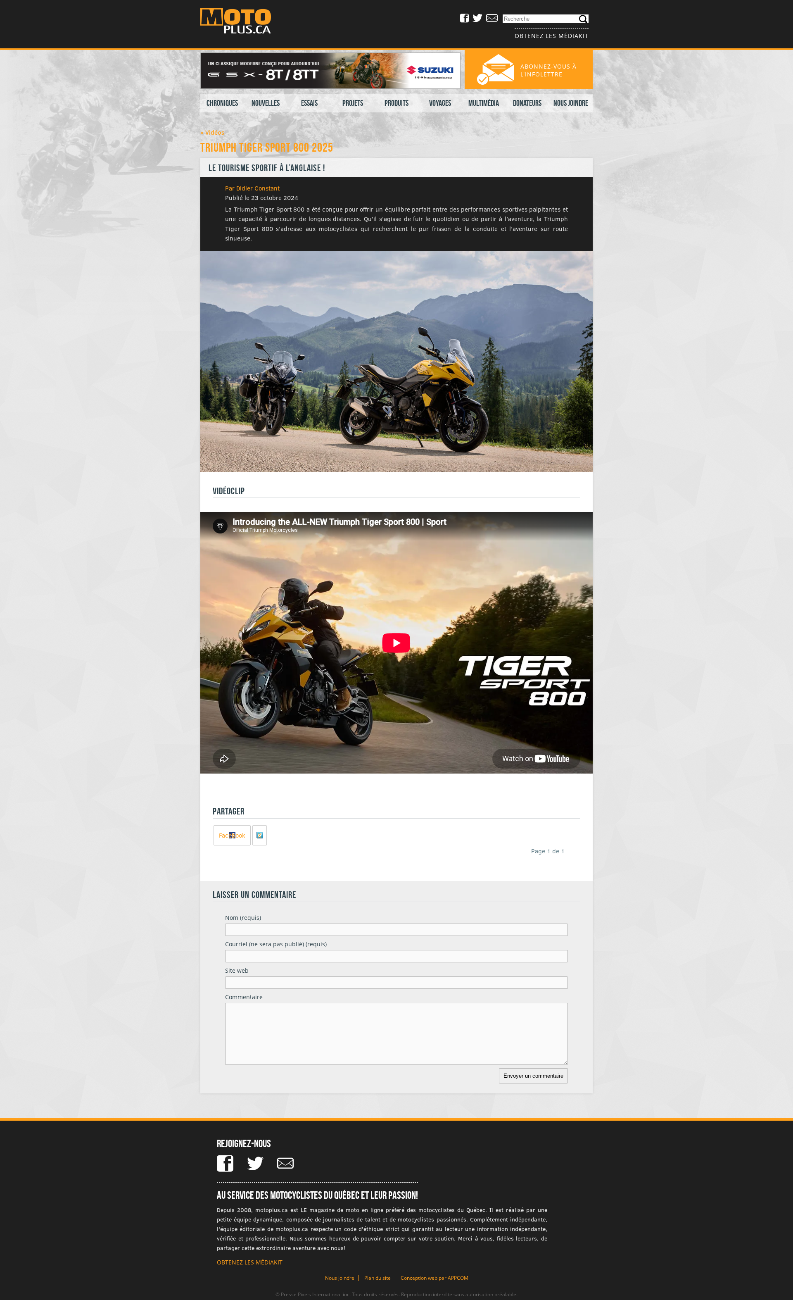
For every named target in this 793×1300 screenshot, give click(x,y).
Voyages (440, 102)
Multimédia (483, 102)
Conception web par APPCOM (434, 1277)
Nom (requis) (243, 917)
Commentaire (244, 997)
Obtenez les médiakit (552, 36)
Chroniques (222, 102)
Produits (396, 102)
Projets (352, 102)
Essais (309, 102)
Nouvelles (266, 102)
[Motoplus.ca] (241, 22)
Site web (237, 970)
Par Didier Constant (252, 188)
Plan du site (377, 1277)
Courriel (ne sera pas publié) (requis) (276, 944)
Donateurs (527, 102)
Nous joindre (570, 102)
